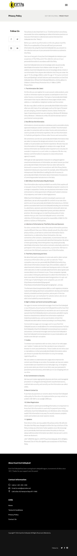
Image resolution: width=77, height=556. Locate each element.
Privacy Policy (13, 514)
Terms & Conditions (15, 510)
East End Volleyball (51, 16)
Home (10, 505)
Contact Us (12, 519)
